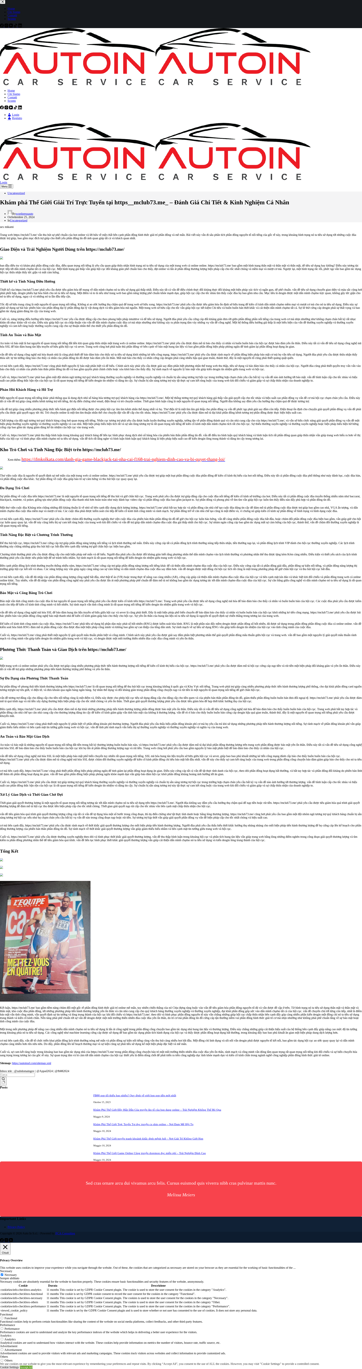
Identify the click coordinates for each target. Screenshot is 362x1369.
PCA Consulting (65, 1233)
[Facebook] (2, 108)
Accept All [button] (26, 1367)
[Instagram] (7, 108)
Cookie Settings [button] (9, 1367)
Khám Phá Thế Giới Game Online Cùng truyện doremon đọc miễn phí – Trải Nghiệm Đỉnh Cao (149, 1153)
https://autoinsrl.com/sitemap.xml (31, 1063)
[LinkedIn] (20, 108)
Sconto (12, 100)
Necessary (11, 1274)
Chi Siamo (14, 94)
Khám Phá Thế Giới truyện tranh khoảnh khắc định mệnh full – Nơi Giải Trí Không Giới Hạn (148, 1138)
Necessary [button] (6, 1271)
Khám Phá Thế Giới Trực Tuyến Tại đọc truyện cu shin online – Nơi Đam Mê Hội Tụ (143, 1124)
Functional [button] (6, 1314)
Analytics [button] (5, 1335)
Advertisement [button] (8, 1346)
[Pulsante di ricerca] (3, 1081)
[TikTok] (16, 108)
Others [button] (4, 1356)
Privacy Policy (16, 1227)
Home (11, 90)
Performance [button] (7, 1325)
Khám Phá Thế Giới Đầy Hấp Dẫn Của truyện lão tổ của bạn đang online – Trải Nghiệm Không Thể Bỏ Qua (157, 1109)
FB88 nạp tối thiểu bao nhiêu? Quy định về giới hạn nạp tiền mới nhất (134, 1095)
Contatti (12, 97)
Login (3, 182)
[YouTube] (11, 108)
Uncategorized (16, 193)
